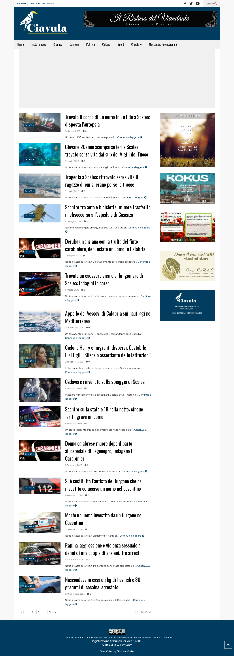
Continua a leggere (128, 137)
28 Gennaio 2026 (74, 495)
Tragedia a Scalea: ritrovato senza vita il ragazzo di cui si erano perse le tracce (101, 180)
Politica (90, 44)
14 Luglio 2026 (72, 131)
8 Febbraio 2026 (73, 388)
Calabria (29, 125)
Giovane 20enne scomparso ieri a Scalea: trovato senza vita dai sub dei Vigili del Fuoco (106, 150)
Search (210, 3)
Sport (121, 44)
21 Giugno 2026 (73, 221)
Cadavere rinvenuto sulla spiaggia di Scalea (105, 381)
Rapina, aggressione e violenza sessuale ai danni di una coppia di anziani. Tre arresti (103, 548)
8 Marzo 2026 (72, 290)
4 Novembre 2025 (74, 559)
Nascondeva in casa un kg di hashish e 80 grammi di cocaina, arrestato (102, 583)
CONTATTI (35, 4)
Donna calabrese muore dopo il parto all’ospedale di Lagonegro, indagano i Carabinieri (98, 451)
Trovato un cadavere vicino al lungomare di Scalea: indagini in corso (104, 279)
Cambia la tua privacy (117, 645)
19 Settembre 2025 (75, 594)
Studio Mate (125, 651)
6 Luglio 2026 (72, 161)
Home (20, 44)
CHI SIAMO (22, 4)
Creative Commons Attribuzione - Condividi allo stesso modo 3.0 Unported (134, 637)
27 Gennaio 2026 (74, 529)
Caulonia (74, 44)
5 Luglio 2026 (72, 191)
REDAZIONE (48, 4)
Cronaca (57, 44)
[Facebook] (185, 3)
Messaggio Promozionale (163, 44)
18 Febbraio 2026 (74, 362)
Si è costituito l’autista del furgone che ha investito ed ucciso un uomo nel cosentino (103, 484)
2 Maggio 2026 (73, 256)
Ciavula (135, 44)
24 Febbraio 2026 (74, 328)
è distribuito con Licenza (118, 637)
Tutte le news (38, 44)
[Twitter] (191, 3)
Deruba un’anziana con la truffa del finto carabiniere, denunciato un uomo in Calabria (105, 245)
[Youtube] (198, 3)
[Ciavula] (44, 23)
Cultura (106, 44)
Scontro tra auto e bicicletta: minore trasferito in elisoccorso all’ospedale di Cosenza (107, 210)
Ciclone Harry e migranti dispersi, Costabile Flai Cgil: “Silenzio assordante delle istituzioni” (108, 351)
